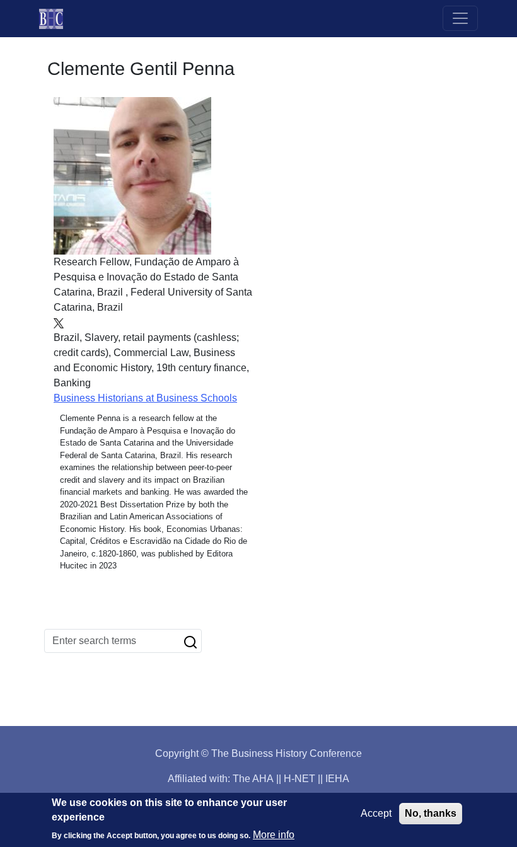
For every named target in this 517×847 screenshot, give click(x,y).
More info (273, 834)
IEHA (337, 778)
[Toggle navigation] (460, 18)
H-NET (299, 778)
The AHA (253, 778)
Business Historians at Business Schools (145, 398)
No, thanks (430, 813)
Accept (376, 813)
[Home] (56, 18)
